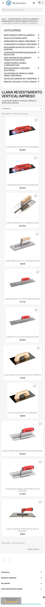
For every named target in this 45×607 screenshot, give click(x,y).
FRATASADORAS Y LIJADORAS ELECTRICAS (17, 69)
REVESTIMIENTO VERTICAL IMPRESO (19, 35)
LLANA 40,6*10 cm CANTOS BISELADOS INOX (22, 337)
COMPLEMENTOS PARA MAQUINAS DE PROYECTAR (20, 53)
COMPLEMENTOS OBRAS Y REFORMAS (20, 44)
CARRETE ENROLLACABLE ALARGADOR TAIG (15, 64)
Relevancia (22, 108)
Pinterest (9, 559)
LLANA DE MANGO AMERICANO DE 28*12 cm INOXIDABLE (22, 451)
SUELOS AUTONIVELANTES (15, 38)
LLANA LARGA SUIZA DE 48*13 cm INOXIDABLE (22, 147)
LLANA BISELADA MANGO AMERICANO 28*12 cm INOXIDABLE (22, 490)
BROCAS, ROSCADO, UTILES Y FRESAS (20, 82)
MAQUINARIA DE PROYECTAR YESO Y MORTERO (19, 48)
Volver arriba (34, 549)
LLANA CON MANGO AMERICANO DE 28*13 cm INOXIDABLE (22, 530)
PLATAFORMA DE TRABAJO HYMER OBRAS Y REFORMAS (18, 74)
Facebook (3, 559)
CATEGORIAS (12, 30)
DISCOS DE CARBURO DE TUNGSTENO (20, 79)
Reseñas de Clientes (11, 600)
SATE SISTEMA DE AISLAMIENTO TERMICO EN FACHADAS (17, 59)
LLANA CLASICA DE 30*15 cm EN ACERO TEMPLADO (22, 375)
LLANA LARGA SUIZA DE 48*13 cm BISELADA (22, 185)
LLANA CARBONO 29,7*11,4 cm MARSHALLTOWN (22, 261)
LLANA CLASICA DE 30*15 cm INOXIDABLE (22, 413)
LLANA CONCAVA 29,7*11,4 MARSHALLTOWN (22, 223)
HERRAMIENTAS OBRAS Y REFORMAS (20, 41)
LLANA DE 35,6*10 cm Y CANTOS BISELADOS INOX (22, 299)
